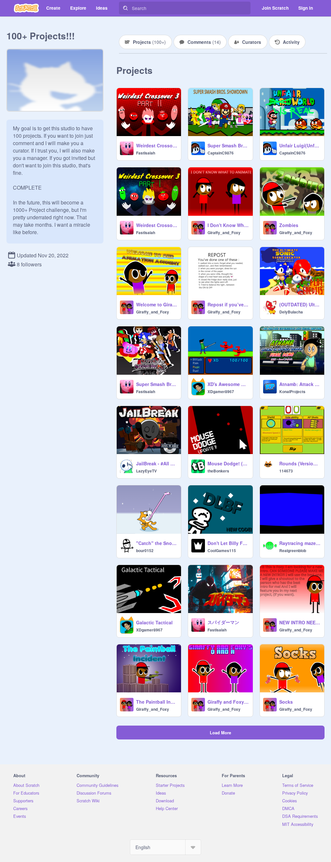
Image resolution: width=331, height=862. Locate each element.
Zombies (288, 225)
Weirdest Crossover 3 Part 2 (156, 145)
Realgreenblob (292, 550)
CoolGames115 (222, 550)
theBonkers (218, 471)
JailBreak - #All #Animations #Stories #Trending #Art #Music (156, 463)
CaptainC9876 (221, 153)
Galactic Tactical (154, 622)
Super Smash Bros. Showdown (228, 145)
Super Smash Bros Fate (156, 384)
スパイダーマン (223, 622)
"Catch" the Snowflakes (156, 543)
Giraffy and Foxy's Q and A (228, 702)
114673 (286, 471)
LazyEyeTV (146, 471)
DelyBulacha (291, 312)
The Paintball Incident (156, 702)
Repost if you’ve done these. (228, 304)
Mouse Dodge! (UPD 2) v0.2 (228, 463)
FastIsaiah (145, 153)
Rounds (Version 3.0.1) (299, 463)
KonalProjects (292, 391)
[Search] (125, 8)
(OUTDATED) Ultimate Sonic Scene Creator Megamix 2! (299, 304)
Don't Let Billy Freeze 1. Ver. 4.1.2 (228, 543)
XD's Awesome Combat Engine (228, 384)
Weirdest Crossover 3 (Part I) (156, 225)
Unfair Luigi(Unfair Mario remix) (299, 145)
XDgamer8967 (221, 391)
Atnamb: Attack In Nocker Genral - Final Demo (299, 384)
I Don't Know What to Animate (228, 225)
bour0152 (145, 550)
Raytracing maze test (299, 543)
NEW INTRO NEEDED (299, 622)
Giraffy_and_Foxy (224, 232)
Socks (286, 702)
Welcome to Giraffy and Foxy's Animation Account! (156, 304)
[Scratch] (26, 8)
